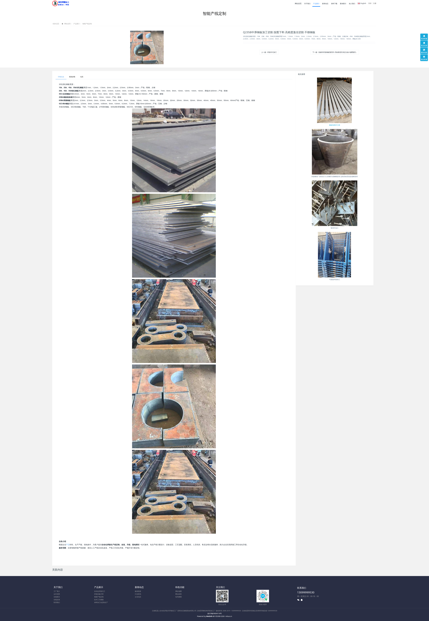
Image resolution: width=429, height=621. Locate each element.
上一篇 (269, 52)
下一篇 (335, 52)
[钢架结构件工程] (334, 100)
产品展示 (76, 24)
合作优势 (57, 594)
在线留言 (57, 597)
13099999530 (305, 592)
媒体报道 (138, 591)
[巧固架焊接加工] (334, 254)
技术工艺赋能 (99, 600)
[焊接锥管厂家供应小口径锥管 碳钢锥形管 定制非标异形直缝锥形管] (334, 152)
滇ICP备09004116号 (214, 613)
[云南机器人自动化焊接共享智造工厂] (60, 3)
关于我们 (58, 587)
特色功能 (179, 587)
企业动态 (138, 597)
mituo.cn (228, 616)
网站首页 (298, 3)
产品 (68, 544)
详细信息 (61, 77)
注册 (374, 3)
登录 (369, 3)
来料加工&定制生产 (101, 602)
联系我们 (57, 602)
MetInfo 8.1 (210, 616)
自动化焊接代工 (99, 591)
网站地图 (178, 591)
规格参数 (72, 77)
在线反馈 (57, 600)
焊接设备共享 (99, 594)
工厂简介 (57, 591)
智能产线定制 (87, 24)
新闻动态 (139, 587)
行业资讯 (138, 594)
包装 (81, 77)
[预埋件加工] (334, 203)
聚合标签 (178, 594)
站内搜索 (178, 597)
